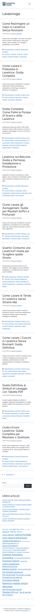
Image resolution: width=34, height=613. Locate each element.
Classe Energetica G (8, 284)
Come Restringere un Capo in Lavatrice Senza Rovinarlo (15, 27)
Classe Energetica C (8, 548)
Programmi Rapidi (14, 145)
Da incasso (26, 552)
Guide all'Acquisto (10, 277)
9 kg (18, 529)
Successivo (10, 474)
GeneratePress (25, 610)
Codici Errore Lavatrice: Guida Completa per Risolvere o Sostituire (15, 432)
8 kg (12, 279)
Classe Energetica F (19, 550)
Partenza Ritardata (16, 416)
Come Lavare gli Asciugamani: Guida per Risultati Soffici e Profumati (15, 209)
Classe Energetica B (8, 281)
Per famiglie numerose (12, 572)
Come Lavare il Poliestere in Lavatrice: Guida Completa (12, 70)
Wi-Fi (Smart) (19, 195)
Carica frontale (9, 97)
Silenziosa (19, 100)
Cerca (4, 483)
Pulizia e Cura (25, 95)
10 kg (22, 529)
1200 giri (7, 54)
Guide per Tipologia (23, 277)
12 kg (28, 529)
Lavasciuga (23, 56)
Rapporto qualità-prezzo (10, 466)
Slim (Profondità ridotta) (12, 589)
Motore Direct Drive (9, 566)
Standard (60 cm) (10, 592)
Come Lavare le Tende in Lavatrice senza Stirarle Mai (16, 299)
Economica (18, 97)
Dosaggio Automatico (17, 373)
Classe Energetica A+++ (22, 140)
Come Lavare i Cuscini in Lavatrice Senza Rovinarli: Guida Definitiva (16, 342)
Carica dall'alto (8, 535)
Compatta (19, 552)
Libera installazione (16, 143)
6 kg (7, 529)
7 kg (10, 529)
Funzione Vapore (13, 56)
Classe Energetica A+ (26, 541)
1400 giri (13, 54)
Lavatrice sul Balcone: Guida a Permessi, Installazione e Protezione (16, 161)
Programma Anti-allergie (12, 577)
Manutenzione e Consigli (12, 49)
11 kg (25, 529)
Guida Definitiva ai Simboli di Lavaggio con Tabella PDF (14, 388)
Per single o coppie (23, 575)
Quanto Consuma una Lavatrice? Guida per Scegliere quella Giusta (16, 252)
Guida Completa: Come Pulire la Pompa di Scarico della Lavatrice (16, 113)
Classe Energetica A (20, 279)
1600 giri (20, 54)
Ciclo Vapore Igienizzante (23, 324)
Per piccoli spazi (8, 575)
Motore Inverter (16, 193)
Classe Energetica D (22, 281)
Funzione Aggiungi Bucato (22, 558)
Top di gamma (23, 466)
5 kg (3, 529)
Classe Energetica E (7, 550)
